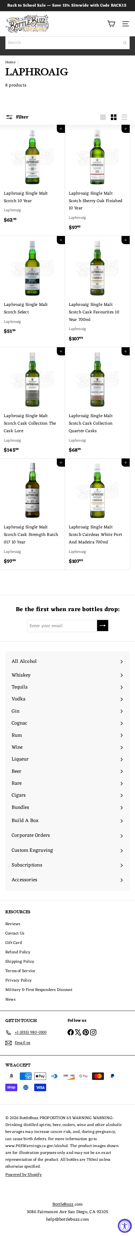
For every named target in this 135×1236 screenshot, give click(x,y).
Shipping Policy (19, 961)
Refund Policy (17, 952)
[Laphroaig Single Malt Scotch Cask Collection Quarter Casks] (97, 402)
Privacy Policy (18, 980)
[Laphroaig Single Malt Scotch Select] (32, 288)
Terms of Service (20, 971)
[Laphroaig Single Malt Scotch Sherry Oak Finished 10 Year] (97, 180)
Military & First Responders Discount (39, 989)
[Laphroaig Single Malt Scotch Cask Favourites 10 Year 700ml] (97, 291)
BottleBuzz (63, 1204)
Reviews (12, 924)
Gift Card (13, 942)
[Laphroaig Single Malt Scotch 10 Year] (32, 176)
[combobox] (67, 42)
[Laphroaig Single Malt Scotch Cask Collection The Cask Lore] (32, 402)
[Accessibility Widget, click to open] (125, 1226)
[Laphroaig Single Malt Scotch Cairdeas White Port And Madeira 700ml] (97, 514)
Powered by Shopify (23, 1174)
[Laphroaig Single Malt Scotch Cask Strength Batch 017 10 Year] (32, 514)
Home (10, 62)
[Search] (125, 42)
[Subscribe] (102, 625)
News (10, 999)
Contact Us (14, 933)
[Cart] (111, 24)
